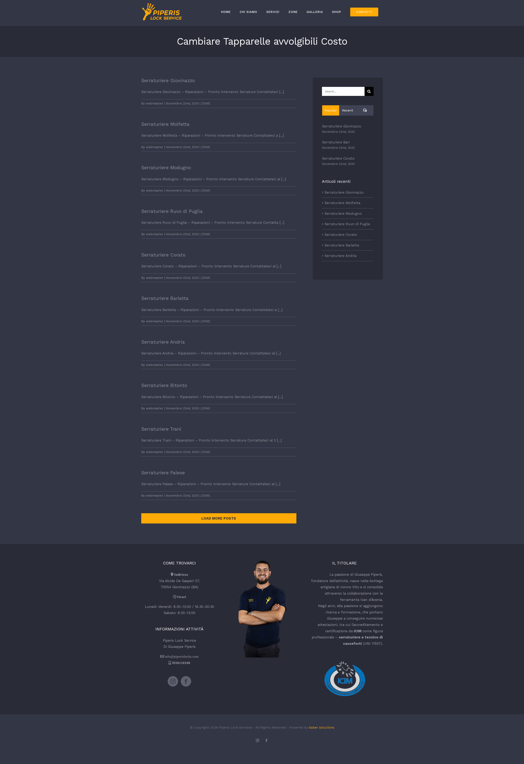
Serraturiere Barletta (165, 298)
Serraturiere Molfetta (165, 124)
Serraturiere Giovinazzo (168, 80)
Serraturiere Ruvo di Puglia (172, 211)
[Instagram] (173, 681)
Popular (330, 110)
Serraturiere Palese (163, 473)
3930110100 (181, 662)
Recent (347, 110)
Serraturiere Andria (163, 342)
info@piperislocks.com (182, 656)
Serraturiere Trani (161, 429)
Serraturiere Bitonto (164, 385)
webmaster (154, 103)
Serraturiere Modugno (166, 167)
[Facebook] (186, 681)
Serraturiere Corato (163, 255)
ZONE (205, 103)
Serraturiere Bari (336, 142)
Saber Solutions (321, 727)
